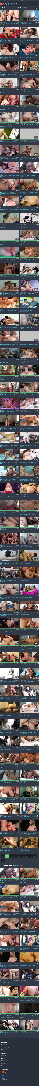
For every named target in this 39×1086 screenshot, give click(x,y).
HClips (37, 22)
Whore (30, 783)
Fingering (26, 276)
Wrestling (2, 227)
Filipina (14, 125)
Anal (1, 74)
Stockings (13, 40)
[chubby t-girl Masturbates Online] (9, 640)
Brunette (31, 40)
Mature (2, 126)
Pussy (21, 446)
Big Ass (4, 40)
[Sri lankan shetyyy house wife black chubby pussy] (29, 505)
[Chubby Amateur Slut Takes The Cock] (9, 100)
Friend (13, 1032)
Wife (36, 91)
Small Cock (3, 598)
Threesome (3, 615)
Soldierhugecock (4, 1034)
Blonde (13, 91)
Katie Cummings (9, 801)
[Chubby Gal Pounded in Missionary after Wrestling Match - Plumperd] (9, 218)
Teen (35, 141)
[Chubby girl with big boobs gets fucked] (9, 775)
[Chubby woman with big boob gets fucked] (29, 488)
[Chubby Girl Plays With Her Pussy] (29, 991)
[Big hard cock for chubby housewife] (29, 302)
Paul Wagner (26, 666)
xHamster (16, 56)
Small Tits (16, 293)
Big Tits (7, 23)
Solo (31, 57)
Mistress (22, 75)
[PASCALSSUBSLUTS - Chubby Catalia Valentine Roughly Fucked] (9, 420)
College (28, 378)
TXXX (17, 22)
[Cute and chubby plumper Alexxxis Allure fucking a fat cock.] (29, 724)
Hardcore (35, 226)
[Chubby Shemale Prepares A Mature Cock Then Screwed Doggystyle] (9, 268)
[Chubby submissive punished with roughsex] (29, 825)
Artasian (22, 1017)
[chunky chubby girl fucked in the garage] (9, 522)
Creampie (33, 529)
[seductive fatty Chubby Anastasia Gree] (9, 1008)
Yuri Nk (2, 75)
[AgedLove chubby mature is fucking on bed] (9, 758)
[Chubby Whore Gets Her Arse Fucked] (29, 775)
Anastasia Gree (9, 1017)
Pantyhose (12, 982)
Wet (15, 259)
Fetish (15, 158)
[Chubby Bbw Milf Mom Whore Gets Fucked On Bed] (9, 505)
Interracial (35, 344)
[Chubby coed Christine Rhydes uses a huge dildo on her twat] (29, 690)
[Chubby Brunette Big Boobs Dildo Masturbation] (9, 150)
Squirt (21, 41)
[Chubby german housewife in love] (9, 387)
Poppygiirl (32, 1000)
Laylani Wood (7, 41)
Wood (1, 41)
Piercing (34, 158)
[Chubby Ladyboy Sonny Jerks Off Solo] (9, 437)
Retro (1, 683)
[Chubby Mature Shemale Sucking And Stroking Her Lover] (29, 235)
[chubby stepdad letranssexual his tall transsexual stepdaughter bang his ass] (29, 336)
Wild (17, 344)
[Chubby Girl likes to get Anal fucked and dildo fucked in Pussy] (29, 471)
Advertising (4, 1055)
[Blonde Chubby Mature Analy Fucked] (29, 184)
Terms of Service (5, 1047)
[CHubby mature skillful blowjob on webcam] (9, 167)
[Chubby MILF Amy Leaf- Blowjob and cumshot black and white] (9, 673)
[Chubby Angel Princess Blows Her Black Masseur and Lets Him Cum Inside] (29, 454)
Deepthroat (10, 462)
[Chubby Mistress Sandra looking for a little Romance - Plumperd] (29, 66)
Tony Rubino (13, 295)
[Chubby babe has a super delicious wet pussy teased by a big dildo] (9, 252)
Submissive (23, 834)
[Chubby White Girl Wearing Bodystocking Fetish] (29, 673)
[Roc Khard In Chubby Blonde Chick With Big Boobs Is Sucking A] (9, 83)
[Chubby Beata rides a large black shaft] (29, 707)
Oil (17, 310)
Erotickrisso (3, 581)
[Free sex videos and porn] (9, 3)
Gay (16, 74)
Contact (3, 1063)
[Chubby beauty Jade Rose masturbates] (29, 808)
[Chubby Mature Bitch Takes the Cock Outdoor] (9, 370)
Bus (1, 580)
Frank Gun (28, 834)
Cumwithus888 (4, 58)
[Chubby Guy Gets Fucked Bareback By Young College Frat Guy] (29, 370)
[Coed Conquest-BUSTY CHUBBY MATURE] (9, 572)
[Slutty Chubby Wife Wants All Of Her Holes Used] (9, 454)
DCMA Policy (4, 1044)
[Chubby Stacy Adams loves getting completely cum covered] (29, 167)
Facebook (6, 1076)
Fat (14, 74)
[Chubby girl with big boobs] (9, 791)
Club (30, 91)
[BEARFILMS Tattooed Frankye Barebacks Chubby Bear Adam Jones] (29, 150)
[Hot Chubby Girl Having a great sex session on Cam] (9, 707)
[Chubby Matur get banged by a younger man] (9, 808)
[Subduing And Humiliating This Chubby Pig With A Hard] (29, 100)
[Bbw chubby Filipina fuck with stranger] (9, 117)
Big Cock (22, 40)
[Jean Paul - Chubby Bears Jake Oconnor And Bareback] (29, 353)
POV (30, 23)
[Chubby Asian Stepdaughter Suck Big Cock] (9, 555)
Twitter (5, 1079)
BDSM (2, 428)
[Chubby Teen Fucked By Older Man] (29, 791)
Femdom (26, 546)
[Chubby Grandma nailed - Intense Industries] (29, 555)
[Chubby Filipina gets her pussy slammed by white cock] (29, 957)
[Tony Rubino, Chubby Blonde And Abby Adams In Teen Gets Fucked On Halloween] (9, 285)
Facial (1, 548)
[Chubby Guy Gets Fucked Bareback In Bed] (9, 66)
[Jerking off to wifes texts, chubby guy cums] (29, 201)
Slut (16, 57)
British (1, 597)
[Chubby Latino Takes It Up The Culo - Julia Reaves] (29, 572)
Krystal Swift (8, 480)
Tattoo (21, 160)
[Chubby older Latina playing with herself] (29, 606)
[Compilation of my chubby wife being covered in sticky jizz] (9, 724)
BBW (4, 23)
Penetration (27, 480)
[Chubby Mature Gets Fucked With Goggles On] (29, 758)
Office (13, 631)
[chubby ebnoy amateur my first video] (29, 741)
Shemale (34, 243)
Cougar (11, 378)
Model (35, 732)
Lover (29, 243)
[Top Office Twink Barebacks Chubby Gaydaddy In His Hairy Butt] (9, 623)
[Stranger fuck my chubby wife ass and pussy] (29, 522)
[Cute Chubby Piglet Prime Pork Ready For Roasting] (29, 403)
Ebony (30, 749)
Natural (33, 175)
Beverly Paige (9, 193)
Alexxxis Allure (23, 733)
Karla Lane (27, 429)
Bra (25, 293)
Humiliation (3, 429)
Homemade (32, 276)
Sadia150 (24, 227)
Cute (13, 209)
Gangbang (22, 1000)
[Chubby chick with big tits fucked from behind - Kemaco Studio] (29, 589)
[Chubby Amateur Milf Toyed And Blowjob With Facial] (9, 538)
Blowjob (12, 23)
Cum (25, 108)
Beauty (24, 816)
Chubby (16, 23)
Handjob (2, 801)
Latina (33, 108)
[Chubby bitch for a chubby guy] (29, 437)
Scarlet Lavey (23, 699)
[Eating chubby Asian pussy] (29, 268)
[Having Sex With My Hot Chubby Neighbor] (29, 15)
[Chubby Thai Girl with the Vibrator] (29, 285)
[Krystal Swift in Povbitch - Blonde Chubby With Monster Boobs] (9, 471)
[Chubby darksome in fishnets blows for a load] (29, 842)
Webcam (34, 57)
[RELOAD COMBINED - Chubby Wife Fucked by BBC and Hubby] (29, 974)
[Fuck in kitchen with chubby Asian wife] (29, 1025)
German (31, 310)
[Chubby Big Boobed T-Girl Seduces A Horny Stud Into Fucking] (9, 825)
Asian (6, 57)
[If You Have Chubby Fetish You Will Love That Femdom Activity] (29, 538)
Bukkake (22, 999)
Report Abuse (4, 1060)
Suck (21, 244)
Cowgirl (22, 429)
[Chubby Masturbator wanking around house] (9, 134)
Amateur (22, 23)
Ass (1, 23)
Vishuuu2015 (32, 514)
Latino (28, 580)
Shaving (31, 141)
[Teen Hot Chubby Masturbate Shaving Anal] (29, 134)
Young (15, 327)
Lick (37, 276)
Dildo (15, 243)
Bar (20, 125)
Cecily (24, 193)
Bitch (6, 479)
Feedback (3, 1066)
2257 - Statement (5, 1049)
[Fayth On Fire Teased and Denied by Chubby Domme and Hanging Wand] (9, 657)
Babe (21, 496)
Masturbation (13, 141)
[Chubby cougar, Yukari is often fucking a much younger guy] (9, 991)
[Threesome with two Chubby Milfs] (9, 606)
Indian (9, 327)
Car (6, 749)
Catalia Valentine (11, 429)
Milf (28, 57)
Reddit (5, 1072)
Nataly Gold (6, 295)
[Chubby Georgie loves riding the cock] (29, 623)
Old (16, 614)
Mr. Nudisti (5, 143)
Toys (13, 411)
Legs (30, 648)
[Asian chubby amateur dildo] (29, 1008)
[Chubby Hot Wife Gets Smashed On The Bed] (9, 842)
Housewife (22, 311)
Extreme (35, 833)
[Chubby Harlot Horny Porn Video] (29, 32)
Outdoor (2, 379)
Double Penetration (29, 479)
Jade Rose (22, 818)
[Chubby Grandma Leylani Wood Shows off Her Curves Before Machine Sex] (9, 32)
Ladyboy (2, 446)
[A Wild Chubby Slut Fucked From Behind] (9, 336)
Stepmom (22, 261)
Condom (22, 328)
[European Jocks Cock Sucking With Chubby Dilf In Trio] (9, 353)
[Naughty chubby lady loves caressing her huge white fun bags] (9, 741)
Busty (21, 57)
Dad (8, 631)
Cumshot (29, 108)
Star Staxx (2, 25)
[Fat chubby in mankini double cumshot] (9, 589)
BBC (21, 982)
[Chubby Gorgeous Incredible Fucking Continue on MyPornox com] (9, 690)
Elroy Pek (34, 209)
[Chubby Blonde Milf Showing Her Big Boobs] (9, 488)
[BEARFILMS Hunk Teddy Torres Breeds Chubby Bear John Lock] (29, 117)
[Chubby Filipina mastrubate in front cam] (9, 49)
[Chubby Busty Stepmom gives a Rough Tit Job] (29, 252)
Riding (34, 631)
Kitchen (31, 1032)
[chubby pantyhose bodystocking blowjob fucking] (9, 974)
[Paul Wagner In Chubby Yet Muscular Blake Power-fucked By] (29, 657)
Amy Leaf (6, 683)
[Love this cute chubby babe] (9, 201)
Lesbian (10, 664)
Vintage (14, 344)
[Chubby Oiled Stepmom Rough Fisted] (9, 302)
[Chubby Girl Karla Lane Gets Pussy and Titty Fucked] (29, 420)
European (10, 74)
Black (21, 715)
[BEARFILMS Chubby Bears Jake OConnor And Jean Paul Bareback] (29, 387)
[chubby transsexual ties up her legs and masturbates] (29, 640)
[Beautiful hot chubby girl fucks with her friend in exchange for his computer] (9, 1025)
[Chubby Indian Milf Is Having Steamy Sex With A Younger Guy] (9, 319)
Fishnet (26, 850)
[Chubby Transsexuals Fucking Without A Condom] (29, 319)
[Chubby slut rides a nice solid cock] (29, 83)
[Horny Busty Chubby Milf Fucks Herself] (29, 49)
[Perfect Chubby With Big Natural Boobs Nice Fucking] (29, 218)
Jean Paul (26, 362)
